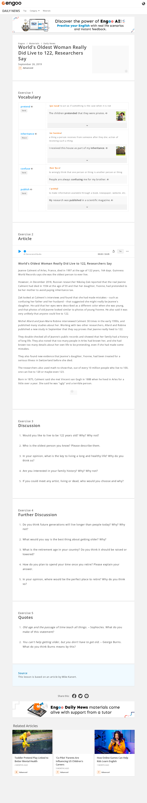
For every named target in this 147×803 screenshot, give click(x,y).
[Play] (20, 251)
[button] (87, 125)
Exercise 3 (25, 421)
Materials (47, 11)
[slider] (25, 251)
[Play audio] (32, 107)
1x (120, 251)
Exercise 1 (25, 93)
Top (24, 11)
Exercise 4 (25, 510)
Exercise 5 (25, 613)
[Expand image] (110, 59)
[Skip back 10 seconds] (113, 251)
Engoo (21, 43)
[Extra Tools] (127, 251)
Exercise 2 (25, 234)
